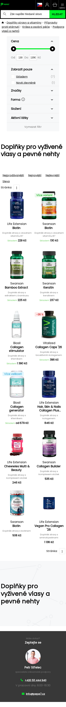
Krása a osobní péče (36, 27)
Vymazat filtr (33, 127)
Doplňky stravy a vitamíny (24, 23)
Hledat (57, 14)
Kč (39, 57)
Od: (13, 57)
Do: (26, 57)
